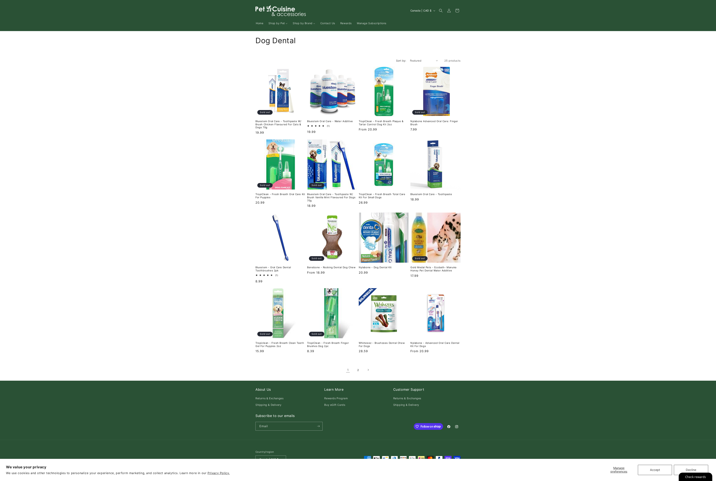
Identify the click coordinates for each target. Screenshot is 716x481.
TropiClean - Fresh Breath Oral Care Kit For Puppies (280, 196)
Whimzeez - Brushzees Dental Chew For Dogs (382, 344)
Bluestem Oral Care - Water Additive (330, 121)
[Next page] (368, 370)
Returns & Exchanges (269, 398)
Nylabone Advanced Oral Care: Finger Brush (434, 123)
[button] (441, 11)
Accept (655, 470)
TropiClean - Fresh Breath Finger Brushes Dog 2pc (328, 344)
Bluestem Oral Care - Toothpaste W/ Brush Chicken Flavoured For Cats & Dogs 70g (278, 124)
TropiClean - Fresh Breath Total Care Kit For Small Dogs (382, 196)
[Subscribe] (318, 426)
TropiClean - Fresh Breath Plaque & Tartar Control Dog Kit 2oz (381, 123)
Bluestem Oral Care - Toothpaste (431, 194)
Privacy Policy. (219, 473)
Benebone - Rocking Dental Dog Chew (331, 267)
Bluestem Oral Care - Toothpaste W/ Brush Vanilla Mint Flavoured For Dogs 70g (331, 197)
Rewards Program (336, 398)
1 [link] (348, 370)
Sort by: (401, 60)
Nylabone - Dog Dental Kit (375, 267)
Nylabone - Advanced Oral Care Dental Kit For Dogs (434, 344)
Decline (691, 470)
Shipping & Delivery (268, 404)
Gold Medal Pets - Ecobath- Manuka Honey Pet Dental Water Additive (433, 269)
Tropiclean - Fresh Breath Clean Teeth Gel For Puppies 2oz (279, 344)
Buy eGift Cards (334, 404)
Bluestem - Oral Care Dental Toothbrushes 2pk (273, 269)
